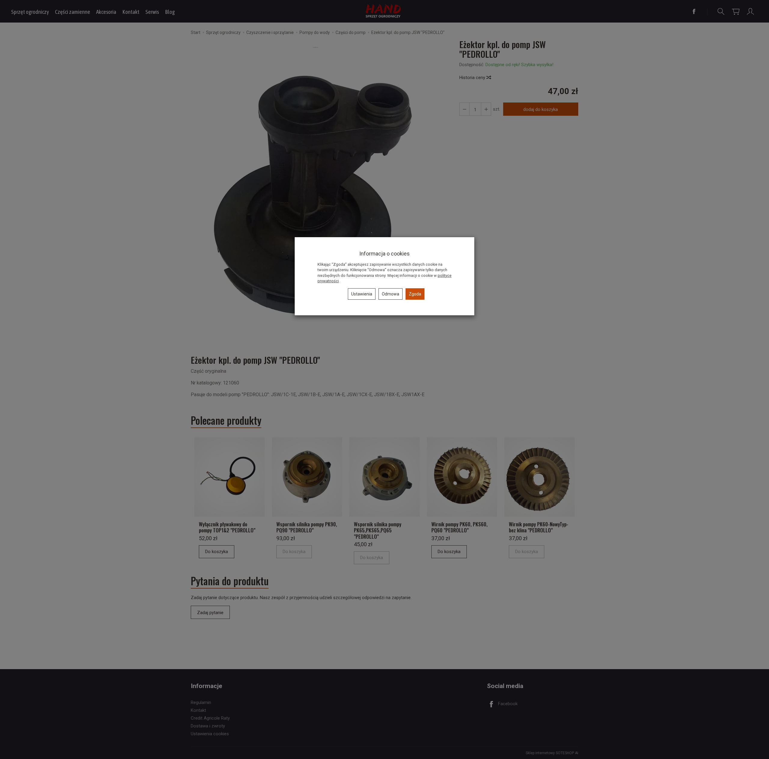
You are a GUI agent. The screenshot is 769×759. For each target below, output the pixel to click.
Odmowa (390, 294)
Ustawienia (361, 294)
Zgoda (415, 294)
